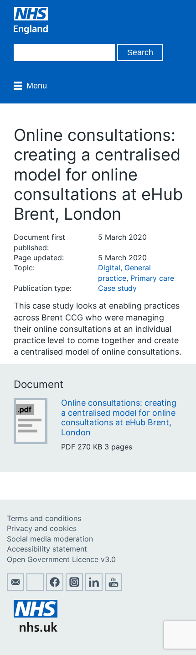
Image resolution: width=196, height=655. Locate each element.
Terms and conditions (44, 518)
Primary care (152, 278)
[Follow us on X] (35, 588)
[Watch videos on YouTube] (113, 588)
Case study (117, 288)
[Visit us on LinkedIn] (94, 588)
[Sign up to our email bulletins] (15, 588)
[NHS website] (35, 629)
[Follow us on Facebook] (54, 588)
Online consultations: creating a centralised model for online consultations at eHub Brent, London (118, 417)
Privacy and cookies (42, 528)
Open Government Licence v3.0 (61, 559)
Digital (109, 267)
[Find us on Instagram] (74, 588)
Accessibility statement (47, 548)
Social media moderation (50, 538)
